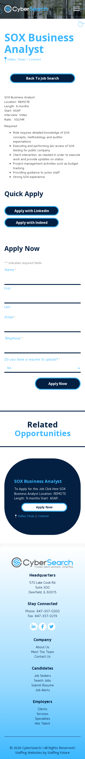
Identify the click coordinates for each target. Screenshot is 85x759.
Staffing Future (59, 752)
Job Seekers (42, 675)
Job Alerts (42, 690)
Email (9, 317)
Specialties (42, 718)
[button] (42, 78)
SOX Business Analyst (38, 481)
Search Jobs (42, 680)
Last (7, 307)
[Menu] (76, 9)
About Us (42, 647)
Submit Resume (42, 685)
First (7, 288)
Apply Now (44, 507)
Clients (42, 709)
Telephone (13, 338)
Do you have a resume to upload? (32, 359)
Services (42, 714)
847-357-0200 (48, 611)
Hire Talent (42, 723)
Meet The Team (42, 652)
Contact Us (42, 656)
